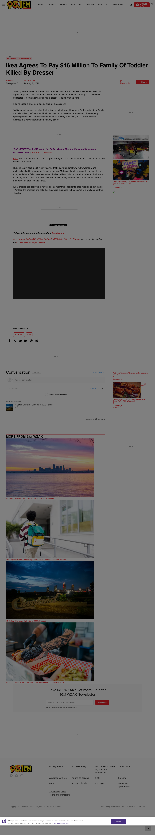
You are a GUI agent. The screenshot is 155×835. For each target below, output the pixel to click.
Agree (118, 821)
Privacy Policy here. (61, 823)
